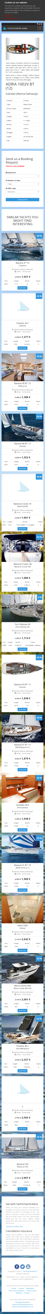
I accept (8, 16)
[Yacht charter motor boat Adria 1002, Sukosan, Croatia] (22, 909)
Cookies (21, 1288)
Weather (19, 1293)
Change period (22, 200)
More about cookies (11, 18)
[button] (8, 49)
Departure (11, 172)
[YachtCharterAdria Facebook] (17, 1266)
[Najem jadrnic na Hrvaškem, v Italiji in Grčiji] (37, 24)
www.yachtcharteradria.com (22, 1304)
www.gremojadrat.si (22, 1302)
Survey (13, 1288)
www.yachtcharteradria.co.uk (22, 1307)
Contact (26, 1293)
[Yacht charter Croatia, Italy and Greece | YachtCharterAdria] (15, 28)
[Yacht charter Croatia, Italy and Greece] (39, 24)
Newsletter (30, 1288)
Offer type (11, 188)
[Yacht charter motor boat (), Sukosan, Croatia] (22, 1090)
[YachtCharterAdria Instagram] (28, 1266)
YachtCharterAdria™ (30, 1271)
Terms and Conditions (16, 1291)
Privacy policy (31, 1291)
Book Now (22, 288)
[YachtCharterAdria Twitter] (23, 1266)
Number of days (13, 180)
